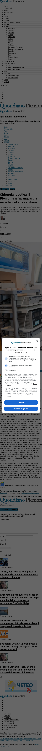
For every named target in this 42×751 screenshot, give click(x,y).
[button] (21, 370)
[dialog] (21, 375)
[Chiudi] (37, 341)
